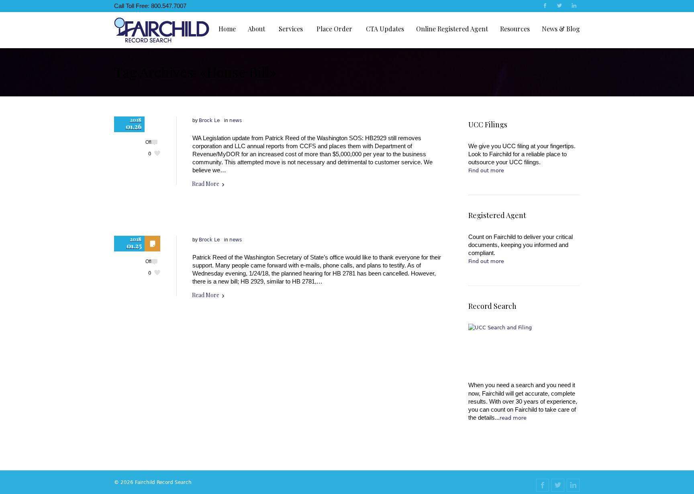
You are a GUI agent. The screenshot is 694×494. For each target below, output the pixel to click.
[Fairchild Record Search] (161, 30)
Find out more (486, 170)
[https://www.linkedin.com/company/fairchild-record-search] (573, 6)
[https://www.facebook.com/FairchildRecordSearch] (544, 6)
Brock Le (209, 120)
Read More (205, 184)
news (235, 120)
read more (513, 418)
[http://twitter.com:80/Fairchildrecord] (559, 6)
